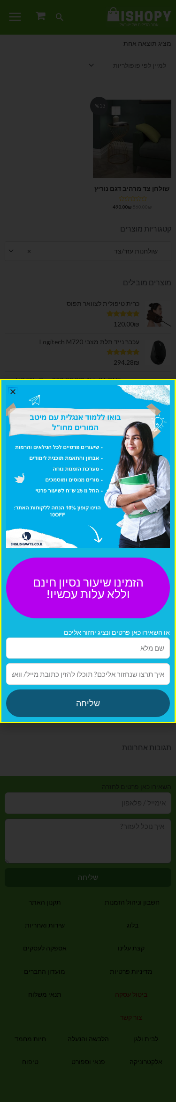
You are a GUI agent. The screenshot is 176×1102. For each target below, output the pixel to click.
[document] (88, 551)
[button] (12, 391)
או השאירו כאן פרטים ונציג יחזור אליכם (117, 632)
